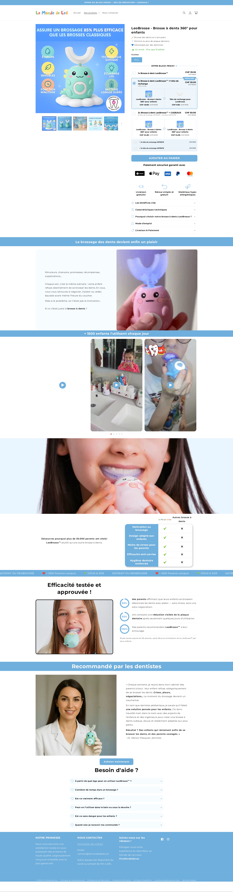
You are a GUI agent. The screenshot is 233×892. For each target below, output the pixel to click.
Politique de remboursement (73, 880)
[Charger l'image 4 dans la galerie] (95, 123)
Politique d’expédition (143, 880)
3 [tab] (116, 434)
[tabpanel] (62, 385)
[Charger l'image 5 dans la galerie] (111, 123)
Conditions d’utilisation (121, 880)
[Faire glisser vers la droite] (122, 123)
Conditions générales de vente (167, 880)
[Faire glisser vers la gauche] (39, 123)
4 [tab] (119, 434)
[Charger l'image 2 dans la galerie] (65, 123)
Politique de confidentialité (98, 880)
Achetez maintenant (116, 761)
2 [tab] (113, 434)
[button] (91, 13)
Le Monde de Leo (50, 880)
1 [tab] (111, 434)
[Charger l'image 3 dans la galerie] (80, 123)
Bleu (136, 60)
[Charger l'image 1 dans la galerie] (49, 123)
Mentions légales (189, 880)
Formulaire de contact (90, 844)
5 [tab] (122, 434)
